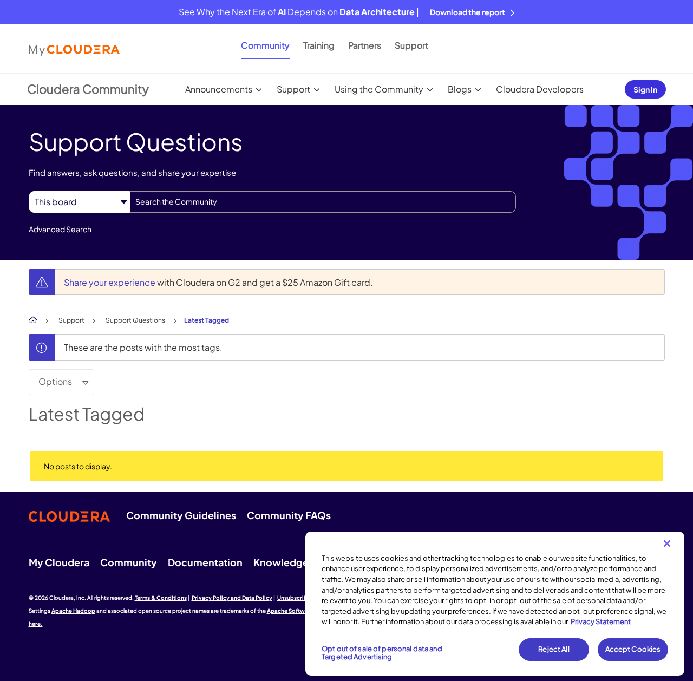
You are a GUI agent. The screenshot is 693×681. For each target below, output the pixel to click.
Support (411, 45)
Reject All (553, 649)
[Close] (667, 543)
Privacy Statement (601, 621)
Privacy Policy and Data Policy (232, 597)
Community (265, 45)
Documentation (205, 562)
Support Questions (135, 320)
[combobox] (323, 202)
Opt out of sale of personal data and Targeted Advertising (382, 653)
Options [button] (55, 381)
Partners (364, 45)
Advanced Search (60, 229)
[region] (494, 604)
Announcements (218, 89)
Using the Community (379, 89)
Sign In (645, 89)
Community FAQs (289, 515)
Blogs (460, 89)
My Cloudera (59, 562)
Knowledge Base (293, 562)
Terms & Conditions (161, 597)
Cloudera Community (88, 88)
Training (319, 45)
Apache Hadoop (73, 610)
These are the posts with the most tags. (143, 347)
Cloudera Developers (540, 89)
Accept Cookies (633, 649)
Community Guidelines (181, 515)
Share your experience (110, 282)
